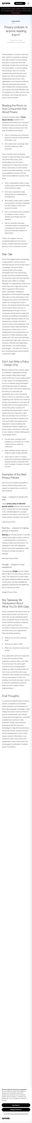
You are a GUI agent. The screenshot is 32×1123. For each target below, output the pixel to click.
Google (15, 571)
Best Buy (5, 535)
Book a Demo (16, 13)
